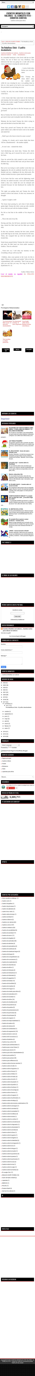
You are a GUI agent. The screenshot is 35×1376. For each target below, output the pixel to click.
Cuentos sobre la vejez (8, 1167)
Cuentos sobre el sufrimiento (10, 1098)
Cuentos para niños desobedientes (12, 1052)
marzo (6, 723)
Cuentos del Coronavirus (9, 1036)
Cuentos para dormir (8, 1050)
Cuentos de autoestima (8, 946)
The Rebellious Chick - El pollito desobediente (13, 48)
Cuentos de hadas (7, 980)
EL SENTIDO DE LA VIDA (16, 509)
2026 (4, 682)
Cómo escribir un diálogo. (9, 898)
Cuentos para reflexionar (9, 1060)
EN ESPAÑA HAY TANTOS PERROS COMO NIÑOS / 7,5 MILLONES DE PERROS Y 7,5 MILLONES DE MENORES (21, 429)
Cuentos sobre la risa (8, 1164)
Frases (4, 763)
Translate (14, 747)
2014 (4, 736)
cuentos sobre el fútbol (8, 1074)
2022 (4, 690)
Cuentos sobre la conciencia (10, 1122)
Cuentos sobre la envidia (9, 1130)
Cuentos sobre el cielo (8, 1066)
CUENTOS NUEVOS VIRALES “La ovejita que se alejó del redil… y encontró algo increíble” (21, 497)
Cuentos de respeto (7, 1018)
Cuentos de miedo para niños (10, 991)
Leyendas (5, 1180)
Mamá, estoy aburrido (16, 474)
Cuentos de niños (7, 999)
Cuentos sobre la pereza (9, 1156)
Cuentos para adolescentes (10, 1044)
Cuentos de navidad (7, 996)
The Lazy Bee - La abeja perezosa (7, 341)
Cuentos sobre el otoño (8, 1079)
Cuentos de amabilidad (8, 930)
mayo (6, 718)
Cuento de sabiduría (7, 909)
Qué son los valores (7, 1191)
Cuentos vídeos (6, 761)
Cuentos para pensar (8, 1058)
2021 (4, 692)
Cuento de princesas (8, 906)
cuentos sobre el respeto (9, 1095)
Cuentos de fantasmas (8, 973)
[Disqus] (17, 380)
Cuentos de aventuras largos (10, 951)
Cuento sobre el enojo (8, 914)
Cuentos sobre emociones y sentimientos (13, 1103)
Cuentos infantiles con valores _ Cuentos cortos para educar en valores (17, 629)
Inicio (3, 41)
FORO (3, 769)
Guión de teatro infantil (8, 1177)
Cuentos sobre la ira (7, 1145)
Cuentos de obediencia (8, 1002)
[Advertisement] (18, 36)
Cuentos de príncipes (8, 1015)
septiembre (8, 714)
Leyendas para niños (8, 771)
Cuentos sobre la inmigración (10, 1143)
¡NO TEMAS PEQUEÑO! (15, 441)
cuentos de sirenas (7, 1026)
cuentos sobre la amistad (9, 1108)
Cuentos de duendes (8, 964)
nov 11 (8, 705)
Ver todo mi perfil (6, 633)
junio (6, 716)
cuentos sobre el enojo (8, 1071)
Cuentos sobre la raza (8, 1161)
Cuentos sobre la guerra (9, 1135)
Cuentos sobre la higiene (9, 1137)
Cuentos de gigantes (8, 978)
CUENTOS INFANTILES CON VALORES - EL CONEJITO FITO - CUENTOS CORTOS (18, 15)
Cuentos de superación (8, 1031)
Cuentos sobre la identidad (9, 1140)
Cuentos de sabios (7, 1023)
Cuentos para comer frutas (9, 1047)
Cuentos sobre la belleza (9, 1114)
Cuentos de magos (7, 988)
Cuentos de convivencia (8, 959)
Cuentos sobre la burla (8, 1116)
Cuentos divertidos (7, 1039)
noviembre (8, 703)
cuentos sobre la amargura (9, 1106)
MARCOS (4, 1183)
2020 (4, 694)
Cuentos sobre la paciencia (9, 1153)
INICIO (17, 349)
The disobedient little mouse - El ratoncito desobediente (7, 324)
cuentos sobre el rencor (8, 1092)
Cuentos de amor (7, 935)
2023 (4, 687)
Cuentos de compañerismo (9, 956)
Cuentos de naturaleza (8, 994)
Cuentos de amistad (7, 933)
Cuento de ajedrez (7, 903)
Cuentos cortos (6, 925)
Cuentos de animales (8, 941)
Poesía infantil (6, 1188)
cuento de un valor (7, 911)
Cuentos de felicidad (8, 975)
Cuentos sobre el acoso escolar (11, 1063)
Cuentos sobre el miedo (9, 1076)
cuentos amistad (7, 917)
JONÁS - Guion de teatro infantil (19, 530)
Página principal (6, 758)
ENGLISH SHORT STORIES (13, 41)
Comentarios (21, 54)
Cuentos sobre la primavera (10, 1159)
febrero (7, 726)
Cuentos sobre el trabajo (9, 1100)
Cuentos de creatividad (8, 962)
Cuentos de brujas (7, 954)
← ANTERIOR (6, 350)
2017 (4, 702)
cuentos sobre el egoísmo (9, 1068)
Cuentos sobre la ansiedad (9, 1111)
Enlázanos (5, 766)
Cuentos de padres (7, 1007)
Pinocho (4, 1185)
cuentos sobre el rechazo (9, 1087)
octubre (7, 711)
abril (6, 721)
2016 (4, 731)
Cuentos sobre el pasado (9, 1082)
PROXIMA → (29, 350)
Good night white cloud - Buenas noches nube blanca (26, 324)
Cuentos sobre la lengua (9, 1148)
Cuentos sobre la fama (8, 1132)
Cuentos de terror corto (8, 1034)
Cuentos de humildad (8, 983)
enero (6, 728)
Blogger (23, 636)
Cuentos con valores (8, 922)
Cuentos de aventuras (8, 948)
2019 (4, 697)
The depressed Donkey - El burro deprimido (17, 323)
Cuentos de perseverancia (9, 1010)
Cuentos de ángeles (7, 938)
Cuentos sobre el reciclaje (9, 1090)
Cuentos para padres (8, 1055)
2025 (4, 685)
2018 (4, 699)
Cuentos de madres (7, 986)
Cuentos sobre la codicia (9, 1119)
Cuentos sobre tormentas (9, 1169)
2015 (4, 734)
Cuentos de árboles (7, 943)
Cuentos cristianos (7, 927)
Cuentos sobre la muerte (9, 1151)
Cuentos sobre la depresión (10, 1124)
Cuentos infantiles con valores (10, 674)
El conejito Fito (6, 1172)
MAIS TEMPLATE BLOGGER (22, 1362)
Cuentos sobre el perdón (9, 1084)
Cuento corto (5, 901)
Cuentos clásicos (7, 919)
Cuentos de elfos (7, 967)
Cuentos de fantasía (7, 970)
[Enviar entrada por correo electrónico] (2, 304)
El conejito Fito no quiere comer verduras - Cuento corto (18, 519)
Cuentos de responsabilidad (10, 1020)
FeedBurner (21, 619)
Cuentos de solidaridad (8, 1028)
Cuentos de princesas (8, 1012)
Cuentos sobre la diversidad (10, 1127)
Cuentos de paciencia (8, 1004)
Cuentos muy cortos (7, 1042)
